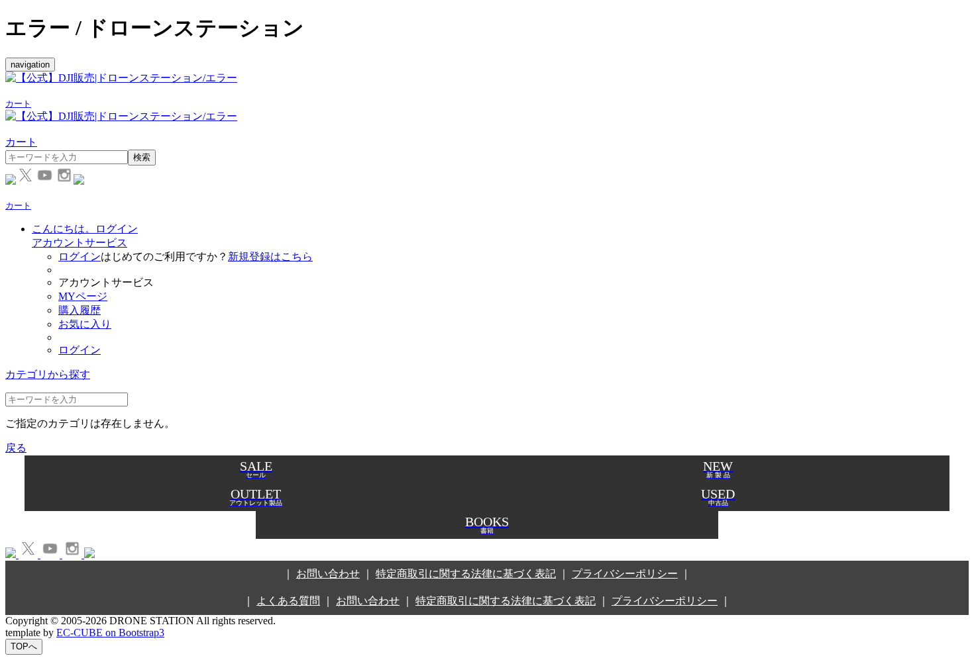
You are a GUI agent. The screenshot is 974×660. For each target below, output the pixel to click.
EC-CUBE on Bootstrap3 (110, 632)
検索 (141, 157)
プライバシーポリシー (625, 573)
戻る (16, 447)
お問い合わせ (328, 573)
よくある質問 (288, 600)
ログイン (79, 256)
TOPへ (24, 646)
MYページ (82, 296)
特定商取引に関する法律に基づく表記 (466, 573)
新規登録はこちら (270, 256)
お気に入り (84, 324)
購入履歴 (79, 310)
